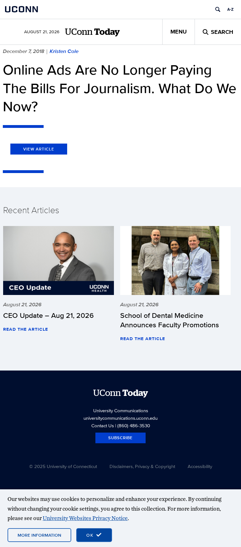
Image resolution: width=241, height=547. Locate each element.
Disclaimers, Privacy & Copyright (142, 466)
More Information (39, 535)
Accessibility (200, 466)
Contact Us (102, 425)
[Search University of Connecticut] (218, 9)
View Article (38, 149)
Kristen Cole (64, 51)
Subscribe (120, 438)
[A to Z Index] (230, 9)
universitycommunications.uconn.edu (120, 418)
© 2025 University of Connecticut (63, 466)
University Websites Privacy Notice (85, 518)
